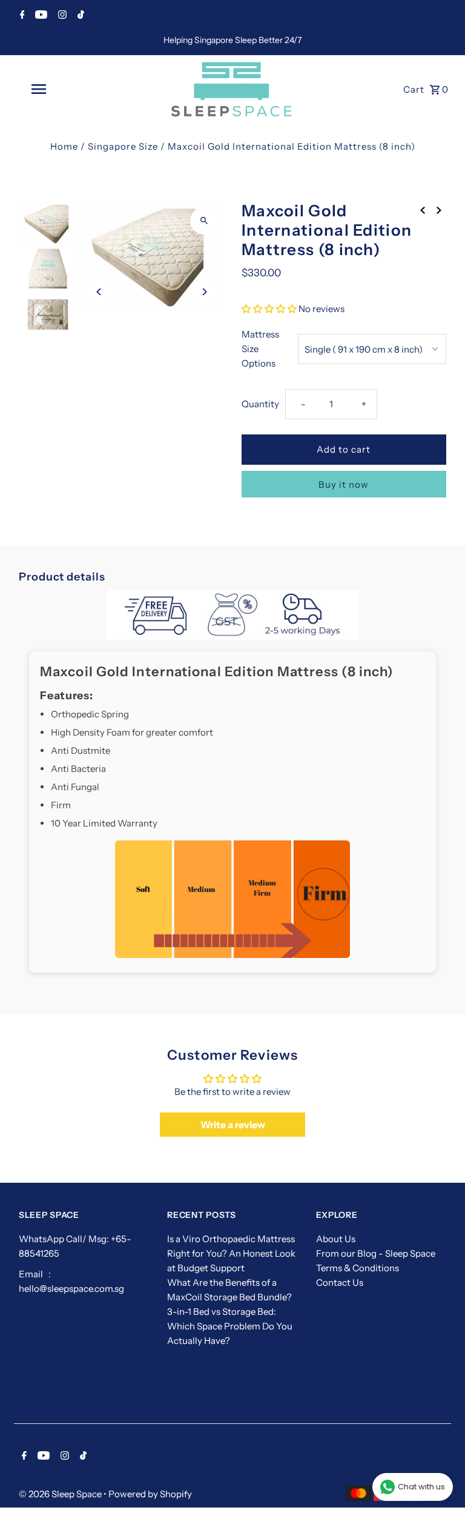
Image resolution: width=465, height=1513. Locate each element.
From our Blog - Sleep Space (375, 1253)
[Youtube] (39, 16)
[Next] (203, 291)
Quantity (260, 404)
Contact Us (339, 1282)
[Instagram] (61, 16)
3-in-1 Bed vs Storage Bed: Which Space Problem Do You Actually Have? (229, 1326)
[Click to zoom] (203, 220)
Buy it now (343, 484)
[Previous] (99, 291)
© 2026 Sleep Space (61, 1494)
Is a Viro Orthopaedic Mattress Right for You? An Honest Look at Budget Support (231, 1253)
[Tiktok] (79, 16)
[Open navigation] (59, 89)
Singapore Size (123, 146)
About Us (335, 1239)
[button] (269, 308)
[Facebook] (21, 16)
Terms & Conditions (357, 1268)
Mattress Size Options (260, 348)
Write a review (232, 1125)
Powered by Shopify (150, 1494)
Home (64, 146)
